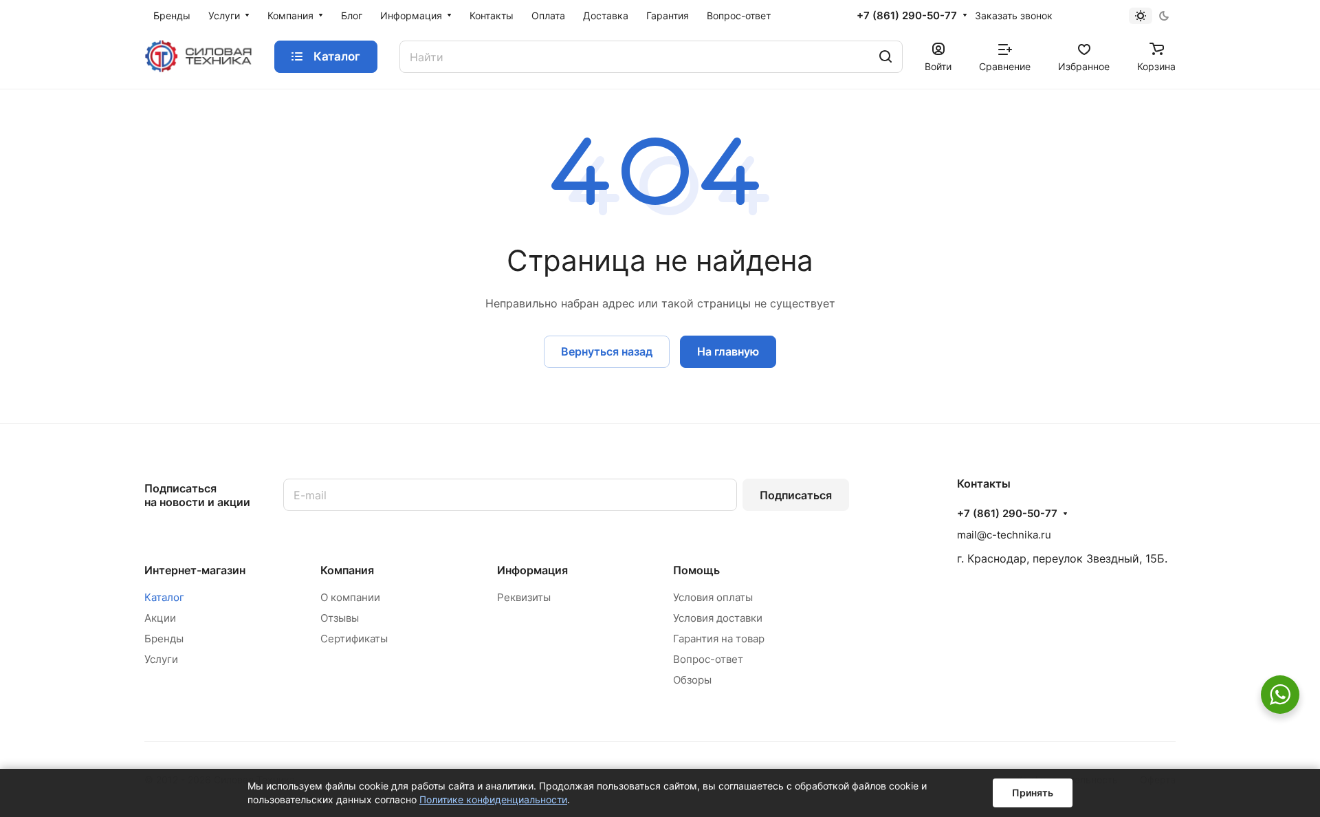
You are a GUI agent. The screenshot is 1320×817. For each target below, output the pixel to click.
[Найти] (885, 57)
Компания (347, 570)
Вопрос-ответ (708, 659)
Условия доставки (717, 617)
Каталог (164, 597)
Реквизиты (524, 597)
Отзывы (339, 617)
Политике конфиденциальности (493, 799)
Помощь (696, 570)
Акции (160, 617)
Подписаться (796, 495)
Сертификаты (354, 638)
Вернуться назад (606, 351)
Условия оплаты (713, 597)
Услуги (161, 659)
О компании (350, 597)
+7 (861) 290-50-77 (907, 16)
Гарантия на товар (718, 638)
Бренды (164, 638)
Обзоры (692, 679)
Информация (532, 570)
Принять (1032, 792)
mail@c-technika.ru (1004, 534)
